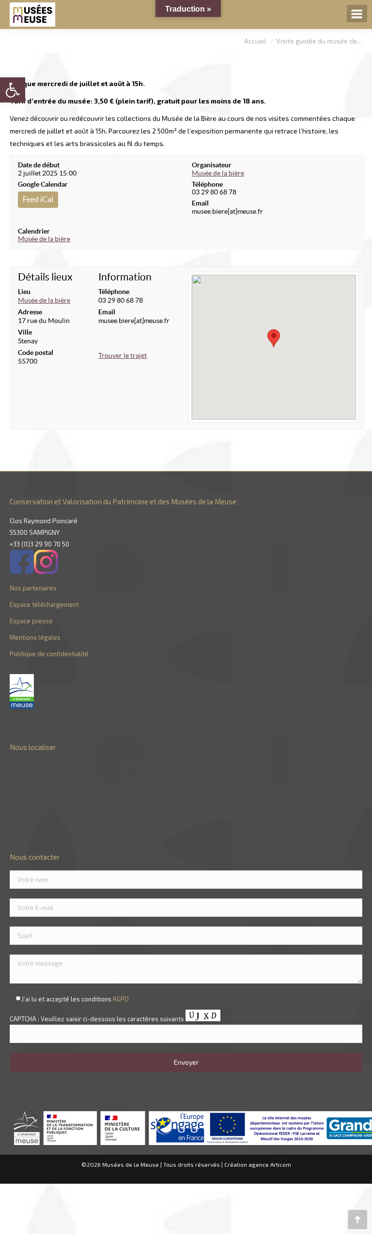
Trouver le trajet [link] (122, 355)
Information (125, 276)
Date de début (39, 165)
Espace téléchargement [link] (44, 604)
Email (200, 203)
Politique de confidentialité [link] (49, 654)
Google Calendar (43, 184)
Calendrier (34, 231)
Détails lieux (45, 276)
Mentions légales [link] (35, 637)
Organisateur (212, 165)
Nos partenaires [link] (33, 588)
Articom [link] (280, 1164)
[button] (274, 338)
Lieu (24, 291)
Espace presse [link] (31, 621)
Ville (25, 332)
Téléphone (207, 184)
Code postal (35, 352)
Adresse (30, 312)
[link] (12, 90)
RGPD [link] (121, 999)
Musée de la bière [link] (44, 239)
